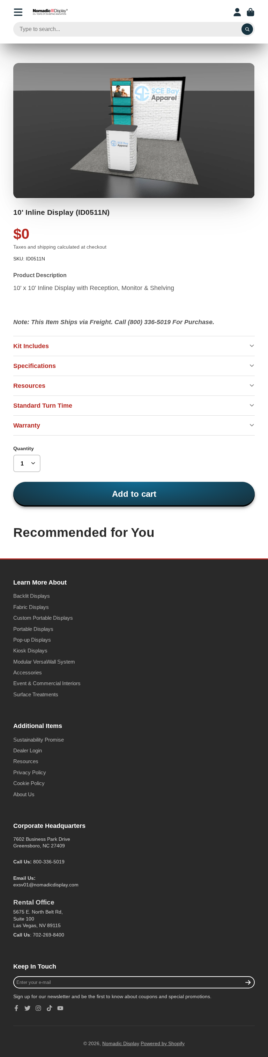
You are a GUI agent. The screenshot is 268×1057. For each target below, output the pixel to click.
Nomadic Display (120, 1043)
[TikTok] (49, 1008)
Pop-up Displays (32, 640)
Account (237, 12)
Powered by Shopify (163, 1043)
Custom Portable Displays (43, 618)
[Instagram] (38, 1008)
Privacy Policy (29, 772)
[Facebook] (16, 1008)
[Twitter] (27, 1008)
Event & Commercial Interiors (47, 683)
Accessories (27, 672)
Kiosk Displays (30, 650)
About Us (24, 794)
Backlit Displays (31, 596)
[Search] (247, 29)
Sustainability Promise (38, 740)
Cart (250, 12)
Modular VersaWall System (44, 662)
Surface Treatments (35, 694)
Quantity (23, 448)
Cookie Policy (29, 783)
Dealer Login (27, 750)
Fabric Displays (31, 607)
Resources (25, 761)
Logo (50, 12)
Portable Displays (33, 629)
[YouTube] (60, 1008)
